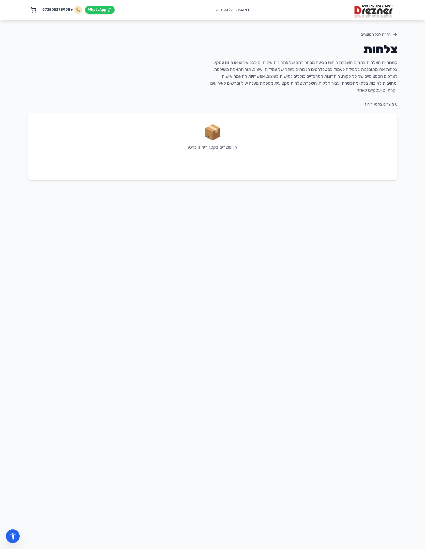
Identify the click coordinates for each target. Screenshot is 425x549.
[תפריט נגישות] (13, 536)
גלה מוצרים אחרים (212, 162)
